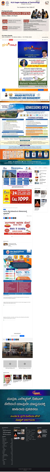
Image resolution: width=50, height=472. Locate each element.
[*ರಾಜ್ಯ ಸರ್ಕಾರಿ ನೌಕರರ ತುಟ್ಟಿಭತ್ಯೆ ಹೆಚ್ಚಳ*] (37, 174)
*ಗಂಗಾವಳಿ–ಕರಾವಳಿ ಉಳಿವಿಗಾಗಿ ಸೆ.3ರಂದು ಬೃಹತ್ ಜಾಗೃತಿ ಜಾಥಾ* (37, 209)
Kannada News (13, 89)
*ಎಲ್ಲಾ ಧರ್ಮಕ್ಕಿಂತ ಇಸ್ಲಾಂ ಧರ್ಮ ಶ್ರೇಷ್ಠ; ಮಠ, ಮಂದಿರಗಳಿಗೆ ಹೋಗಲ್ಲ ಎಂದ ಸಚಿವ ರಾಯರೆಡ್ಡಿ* (12, 244)
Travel (4, 464)
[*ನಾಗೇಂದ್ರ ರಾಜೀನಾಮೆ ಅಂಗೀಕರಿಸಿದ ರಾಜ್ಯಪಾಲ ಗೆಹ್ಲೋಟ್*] (7, 379)
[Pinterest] (10, 218)
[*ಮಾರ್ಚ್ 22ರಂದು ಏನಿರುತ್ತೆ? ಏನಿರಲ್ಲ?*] (37, 177)
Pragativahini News (28, 436)
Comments (45, 167)
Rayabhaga (32, 436)
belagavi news (30, 431)
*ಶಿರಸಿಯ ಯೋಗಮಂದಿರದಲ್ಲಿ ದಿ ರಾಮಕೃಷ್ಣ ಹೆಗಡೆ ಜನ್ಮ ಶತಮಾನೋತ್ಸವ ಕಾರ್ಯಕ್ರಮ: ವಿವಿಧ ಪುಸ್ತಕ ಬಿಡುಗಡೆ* (17, 381)
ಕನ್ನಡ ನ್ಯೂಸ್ (27, 439)
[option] (17, 350)
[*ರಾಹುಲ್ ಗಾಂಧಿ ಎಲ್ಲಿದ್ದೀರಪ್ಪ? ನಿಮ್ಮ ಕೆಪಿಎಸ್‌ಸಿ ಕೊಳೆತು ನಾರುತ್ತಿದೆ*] (15, 438)
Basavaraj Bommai (17, 333)
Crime (4, 448)
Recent (40, 167)
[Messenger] (11, 218)
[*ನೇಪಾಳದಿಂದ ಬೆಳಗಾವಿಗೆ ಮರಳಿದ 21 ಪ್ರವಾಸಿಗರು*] (22, 433)
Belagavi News (4, 438)
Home (4, 207)
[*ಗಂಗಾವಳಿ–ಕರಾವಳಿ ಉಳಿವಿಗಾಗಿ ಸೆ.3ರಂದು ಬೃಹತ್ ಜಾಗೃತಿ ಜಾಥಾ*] (37, 203)
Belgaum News (8, 89)
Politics (24, 89)
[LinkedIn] (8, 218)
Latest (4, 89)
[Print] (15, 218)
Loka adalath (30, 435)
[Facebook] (4, 218)
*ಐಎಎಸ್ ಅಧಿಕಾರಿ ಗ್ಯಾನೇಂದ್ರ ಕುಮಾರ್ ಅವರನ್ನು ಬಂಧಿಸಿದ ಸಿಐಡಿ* (27, 380)
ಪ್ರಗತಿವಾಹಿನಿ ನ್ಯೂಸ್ (34, 439)
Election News (5, 454)
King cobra (27, 435)
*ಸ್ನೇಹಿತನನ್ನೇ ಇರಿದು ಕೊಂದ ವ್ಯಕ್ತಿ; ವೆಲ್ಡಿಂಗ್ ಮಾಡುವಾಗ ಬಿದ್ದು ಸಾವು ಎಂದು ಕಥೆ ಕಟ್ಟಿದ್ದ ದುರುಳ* (11, 350)
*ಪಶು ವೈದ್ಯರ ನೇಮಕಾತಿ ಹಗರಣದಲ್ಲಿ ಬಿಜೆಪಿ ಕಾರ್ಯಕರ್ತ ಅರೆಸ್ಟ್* (37, 195)
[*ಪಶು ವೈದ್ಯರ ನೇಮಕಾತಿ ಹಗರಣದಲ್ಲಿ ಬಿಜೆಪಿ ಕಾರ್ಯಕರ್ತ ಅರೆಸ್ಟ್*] (37, 191)
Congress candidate (28, 432)
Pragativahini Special (5, 455)
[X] (6, 218)
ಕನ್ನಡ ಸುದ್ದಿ (30, 439)
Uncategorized (4, 459)
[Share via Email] (13, 218)
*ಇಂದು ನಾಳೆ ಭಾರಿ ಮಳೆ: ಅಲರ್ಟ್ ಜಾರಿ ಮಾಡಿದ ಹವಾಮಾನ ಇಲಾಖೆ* (43, 196)
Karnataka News (19, 89)
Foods (4, 461)
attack (26, 431)
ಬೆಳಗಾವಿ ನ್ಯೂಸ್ (27, 440)
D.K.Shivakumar (33, 432)
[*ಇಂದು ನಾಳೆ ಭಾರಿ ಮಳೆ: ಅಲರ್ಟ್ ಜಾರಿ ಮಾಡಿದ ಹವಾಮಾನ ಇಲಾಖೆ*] (44, 192)
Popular (36, 167)
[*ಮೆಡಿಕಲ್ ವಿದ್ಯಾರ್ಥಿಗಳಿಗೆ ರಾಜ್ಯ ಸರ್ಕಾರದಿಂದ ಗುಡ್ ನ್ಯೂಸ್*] (37, 180)
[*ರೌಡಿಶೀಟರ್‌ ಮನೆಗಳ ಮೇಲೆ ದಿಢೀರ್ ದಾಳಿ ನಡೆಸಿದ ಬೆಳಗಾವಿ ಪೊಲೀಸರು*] (44, 200)
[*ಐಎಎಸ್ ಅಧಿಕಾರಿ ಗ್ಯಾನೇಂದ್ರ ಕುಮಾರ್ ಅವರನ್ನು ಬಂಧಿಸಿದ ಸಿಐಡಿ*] (27, 377)
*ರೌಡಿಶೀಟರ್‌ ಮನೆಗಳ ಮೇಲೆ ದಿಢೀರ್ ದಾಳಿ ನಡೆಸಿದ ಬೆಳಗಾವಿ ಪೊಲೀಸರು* (43, 204)
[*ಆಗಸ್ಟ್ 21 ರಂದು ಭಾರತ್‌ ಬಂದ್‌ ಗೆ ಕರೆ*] (37, 171)
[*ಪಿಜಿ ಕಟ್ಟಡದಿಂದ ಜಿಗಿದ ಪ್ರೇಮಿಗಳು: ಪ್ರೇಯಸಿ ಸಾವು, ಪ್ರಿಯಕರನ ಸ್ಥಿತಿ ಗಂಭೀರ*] (19, 438)
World (3, 460)
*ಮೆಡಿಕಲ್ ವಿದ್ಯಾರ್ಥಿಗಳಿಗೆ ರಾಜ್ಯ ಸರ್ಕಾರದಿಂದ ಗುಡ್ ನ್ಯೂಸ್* (42, 180)
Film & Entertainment (5, 442)
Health (4, 444)
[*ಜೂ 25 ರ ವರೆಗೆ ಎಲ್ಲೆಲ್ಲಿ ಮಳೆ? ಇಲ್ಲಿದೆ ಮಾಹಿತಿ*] (37, 183)
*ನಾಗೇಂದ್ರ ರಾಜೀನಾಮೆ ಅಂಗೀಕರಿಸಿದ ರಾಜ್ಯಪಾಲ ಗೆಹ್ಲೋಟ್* (7, 385)
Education (4, 449)
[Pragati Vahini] (9, 44)
